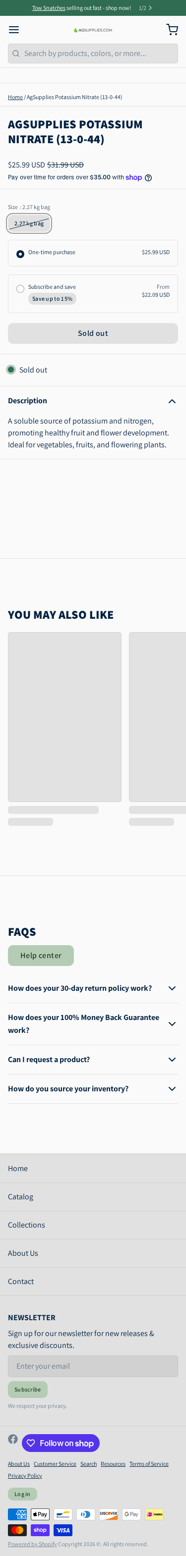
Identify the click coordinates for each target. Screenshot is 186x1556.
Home (15, 97)
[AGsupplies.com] (93, 30)
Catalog (20, 1196)
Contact (21, 1281)
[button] (93, 333)
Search (88, 1463)
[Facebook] (13, 1443)
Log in (22, 1494)
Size (29, 207)
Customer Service (55, 1463)
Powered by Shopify (32, 1544)
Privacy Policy (25, 1475)
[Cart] (168, 30)
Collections (26, 1225)
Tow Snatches (48, 7)
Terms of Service (149, 1463)
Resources (113, 1463)
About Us (23, 1253)
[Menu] (18, 30)
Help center (41, 955)
